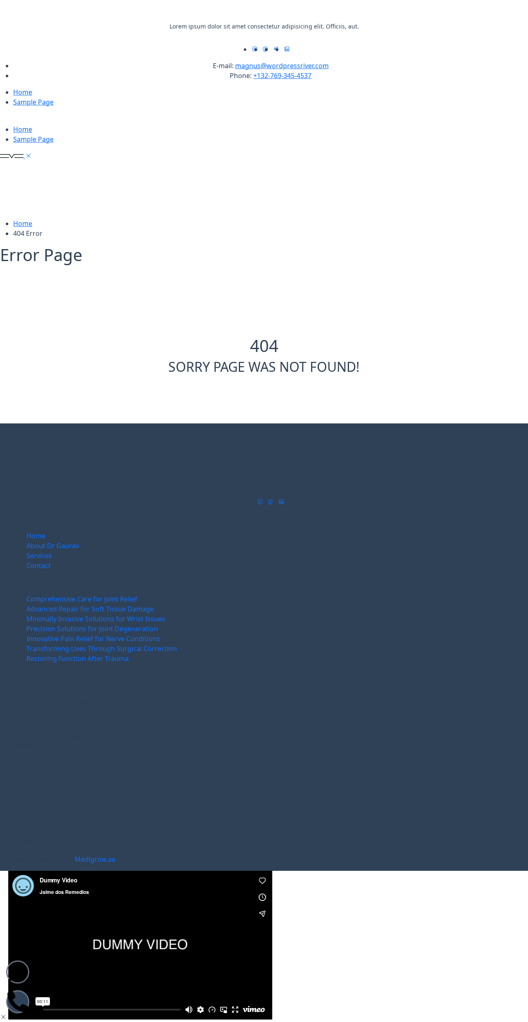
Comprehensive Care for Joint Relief (81, 599)
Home (22, 92)
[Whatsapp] (17, 972)
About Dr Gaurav (52, 545)
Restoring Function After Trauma (77, 658)
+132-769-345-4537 (282, 75)
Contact (38, 565)
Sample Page (33, 102)
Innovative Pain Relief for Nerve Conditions (93, 638)
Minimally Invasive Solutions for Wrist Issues (95, 618)
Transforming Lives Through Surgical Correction (101, 648)
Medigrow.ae (95, 859)
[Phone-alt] (17, 1001)
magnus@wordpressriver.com (282, 65)
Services (39, 555)
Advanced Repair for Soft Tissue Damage (90, 608)
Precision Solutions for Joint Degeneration (92, 628)
